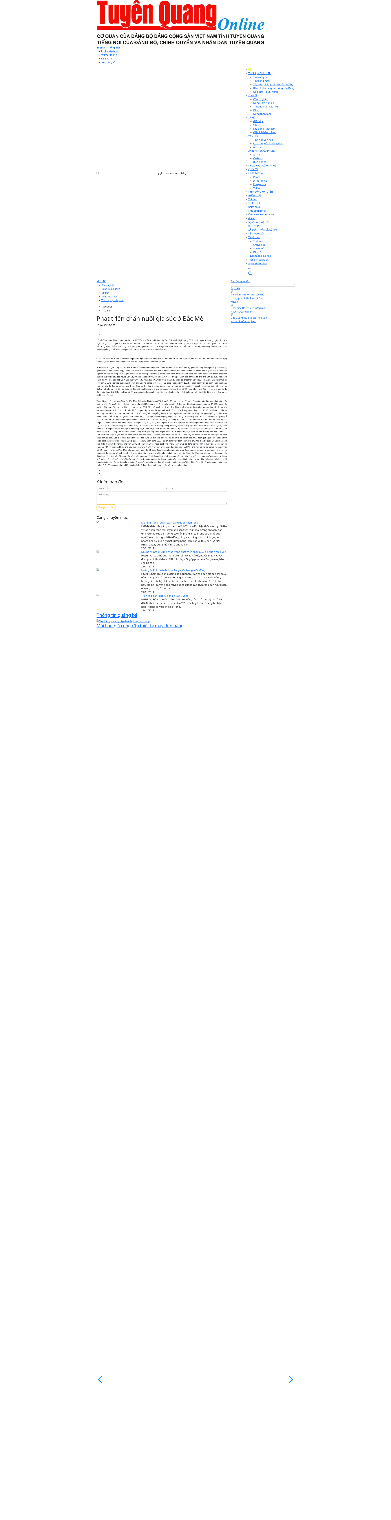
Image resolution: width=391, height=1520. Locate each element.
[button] (271, 268)
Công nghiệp (108, 285)
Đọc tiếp (235, 288)
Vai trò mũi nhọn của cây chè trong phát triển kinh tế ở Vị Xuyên (247, 298)
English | (102, 47)
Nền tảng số (108, 62)
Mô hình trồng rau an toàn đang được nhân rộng (169, 522)
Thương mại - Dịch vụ (112, 300)
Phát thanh (110, 55)
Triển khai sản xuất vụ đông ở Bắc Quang (164, 595)
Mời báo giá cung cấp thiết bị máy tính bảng (140, 625)
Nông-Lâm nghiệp (110, 289)
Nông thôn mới (109, 296)
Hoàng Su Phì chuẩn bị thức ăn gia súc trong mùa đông (173, 570)
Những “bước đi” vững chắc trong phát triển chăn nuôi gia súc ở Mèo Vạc (183, 552)
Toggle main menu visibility (171, 173)
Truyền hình (111, 51)
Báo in (108, 58)
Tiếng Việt (114, 47)
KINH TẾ (101, 281)
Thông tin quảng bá (117, 615)
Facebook (107, 306)
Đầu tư (105, 292)
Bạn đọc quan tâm (240, 281)
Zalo (107, 310)
